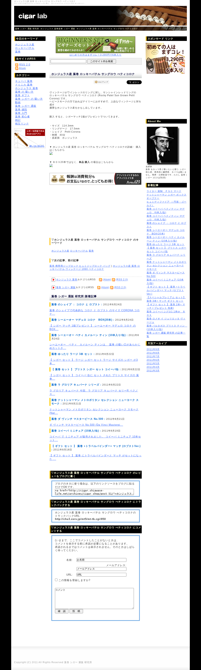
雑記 (18, 120)
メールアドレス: (116, 565)
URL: (70, 574)
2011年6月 (153, 360)
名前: (70, 559)
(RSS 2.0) (122, 279)
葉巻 (91, 250)
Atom (22, 68)
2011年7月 (153, 356)
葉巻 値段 (21, 109)
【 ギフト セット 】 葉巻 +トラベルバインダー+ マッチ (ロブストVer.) (166, 290)
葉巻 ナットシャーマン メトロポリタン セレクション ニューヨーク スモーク (166, 265)
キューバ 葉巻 (24, 81)
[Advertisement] (78, 211)
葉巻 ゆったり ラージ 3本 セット (166, 244)
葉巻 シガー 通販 (66, 29)
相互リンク (22, 123)
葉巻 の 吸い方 (24, 91)
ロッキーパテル (79, 250)
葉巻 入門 (21, 113)
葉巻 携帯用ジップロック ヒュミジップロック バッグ (80, 266)
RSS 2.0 (24, 64)
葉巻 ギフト (22, 95)
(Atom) (107, 279)
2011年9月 (153, 349)
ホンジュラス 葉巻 (49, 29)
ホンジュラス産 (60, 250)
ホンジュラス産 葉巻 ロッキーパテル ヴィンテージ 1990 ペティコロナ (94, 267)
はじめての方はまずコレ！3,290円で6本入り (95, 55)
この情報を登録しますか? (74, 580)
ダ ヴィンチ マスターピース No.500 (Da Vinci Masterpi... (86, 424)
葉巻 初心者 (22, 116)
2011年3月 (153, 370)
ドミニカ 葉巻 (24, 84)
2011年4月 (153, 367)
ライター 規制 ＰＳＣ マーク (164, 191)
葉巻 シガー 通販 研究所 (27, 29)
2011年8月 (153, 353)
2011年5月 (153, 363)
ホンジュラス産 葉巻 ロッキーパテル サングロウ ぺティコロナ (107, 29)
